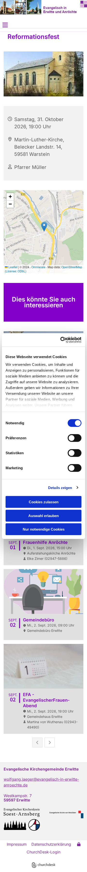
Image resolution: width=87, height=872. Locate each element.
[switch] (74, 438)
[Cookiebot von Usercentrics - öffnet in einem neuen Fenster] (61, 340)
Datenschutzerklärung (51, 844)
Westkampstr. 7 (18, 795)
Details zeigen (60, 487)
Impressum (17, 844)
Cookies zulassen (43, 502)
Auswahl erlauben (43, 515)
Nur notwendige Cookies (44, 529)
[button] (43, 25)
